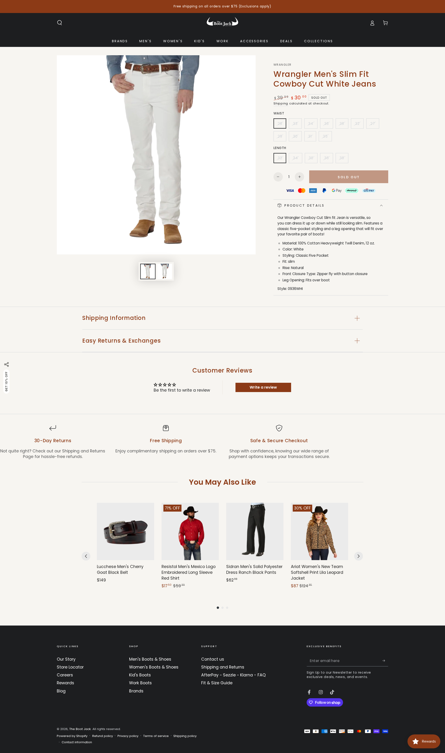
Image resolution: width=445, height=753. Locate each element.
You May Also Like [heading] (222, 482)
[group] (125, 546)
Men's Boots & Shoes (150, 659)
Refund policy (102, 736)
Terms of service (156, 736)
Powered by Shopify (72, 736)
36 (328, 125)
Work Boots (140, 683)
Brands (136, 691)
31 (312, 137)
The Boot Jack (80, 729)
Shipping (280, 103)
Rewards (65, 683)
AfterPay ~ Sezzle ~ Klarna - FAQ (233, 675)
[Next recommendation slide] (358, 556)
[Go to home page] (222, 22)
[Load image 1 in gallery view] (148, 271)
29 (281, 137)
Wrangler (282, 65)
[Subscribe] (385, 660)
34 (313, 125)
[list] (222, 442)
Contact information (77, 742)
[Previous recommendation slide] (86, 556)
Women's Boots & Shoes (153, 667)
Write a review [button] (263, 387)
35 (327, 137)
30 (297, 137)
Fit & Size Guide (216, 683)
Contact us (212, 659)
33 (297, 125)
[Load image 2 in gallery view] (164, 271)
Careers (65, 675)
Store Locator (70, 667)
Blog (61, 691)
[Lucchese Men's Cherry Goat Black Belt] (125, 531)
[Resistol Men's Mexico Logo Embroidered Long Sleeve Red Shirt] (190, 531)
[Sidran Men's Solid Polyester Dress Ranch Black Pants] (254, 531)
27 (374, 125)
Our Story (66, 659)
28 (281, 125)
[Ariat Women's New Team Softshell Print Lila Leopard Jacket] (319, 531)
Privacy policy (128, 736)
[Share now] (6, 364)
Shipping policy (185, 736)
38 (343, 125)
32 (359, 125)
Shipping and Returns (222, 667)
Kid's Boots (140, 675)
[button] (59, 22)
